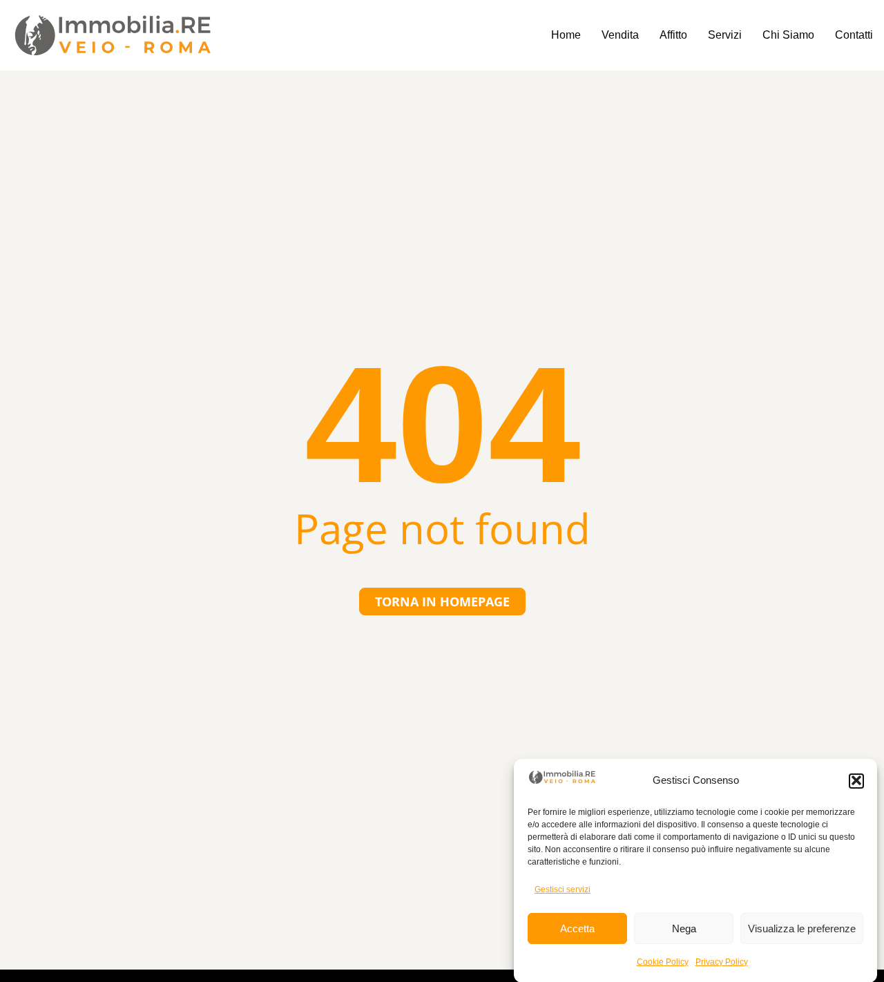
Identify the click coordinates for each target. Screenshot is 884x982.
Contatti (854, 35)
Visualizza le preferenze (802, 928)
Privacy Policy (721, 961)
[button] (856, 780)
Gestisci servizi (562, 889)
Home (566, 35)
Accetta (577, 928)
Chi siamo (788, 35)
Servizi (725, 35)
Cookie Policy (663, 961)
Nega (684, 928)
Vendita (620, 35)
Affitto (673, 35)
